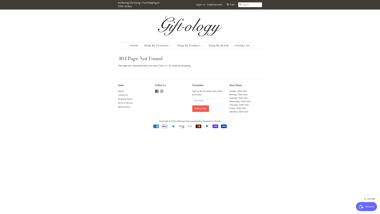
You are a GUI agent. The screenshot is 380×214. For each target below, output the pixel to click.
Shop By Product (189, 45)
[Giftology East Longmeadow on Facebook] (157, 92)
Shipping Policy (125, 99)
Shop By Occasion (156, 45)
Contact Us (242, 45)
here (166, 65)
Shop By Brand (219, 45)
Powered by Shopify (212, 121)
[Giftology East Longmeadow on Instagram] (161, 92)
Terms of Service (125, 103)
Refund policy (124, 107)
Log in (199, 4)
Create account (214, 4)
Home (134, 45)
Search (121, 91)
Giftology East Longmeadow (189, 121)
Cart (232, 4)
